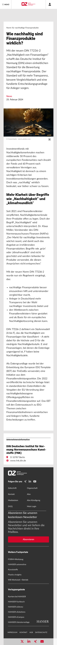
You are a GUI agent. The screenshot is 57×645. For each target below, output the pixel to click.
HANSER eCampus (16, 617)
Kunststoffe (13, 570)
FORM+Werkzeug (15, 559)
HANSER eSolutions (16, 612)
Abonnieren (28, 539)
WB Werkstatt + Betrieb (18, 580)
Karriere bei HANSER (17, 597)
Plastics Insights (14, 575)
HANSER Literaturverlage (18, 622)
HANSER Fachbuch (16, 602)
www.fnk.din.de (18, 461)
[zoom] (49, 139)
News (9, 96)
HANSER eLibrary (15, 607)
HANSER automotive (17, 565)
